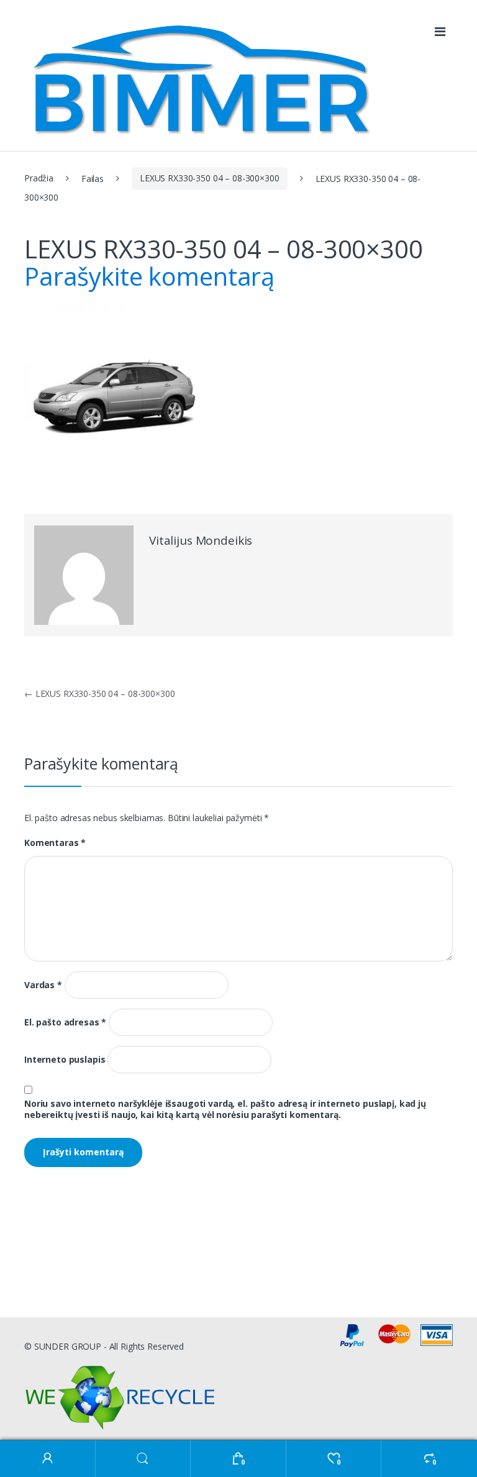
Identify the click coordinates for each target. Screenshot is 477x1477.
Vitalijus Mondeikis (200, 540)
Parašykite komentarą (149, 276)
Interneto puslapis (64, 1059)
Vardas (43, 985)
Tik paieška (143, 1458)
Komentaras (55, 842)
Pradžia (38, 178)
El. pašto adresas (65, 1022)
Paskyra (48, 1458)
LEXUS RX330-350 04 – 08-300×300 (209, 178)
